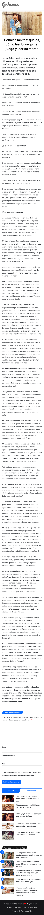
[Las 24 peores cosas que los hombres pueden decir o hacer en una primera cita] (8, 855)
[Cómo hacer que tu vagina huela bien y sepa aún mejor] (8, 881)
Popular (11, 791)
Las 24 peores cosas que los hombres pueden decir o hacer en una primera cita (29, 855)
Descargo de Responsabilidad (22, 911)
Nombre (5, 747)
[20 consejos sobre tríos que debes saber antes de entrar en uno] (8, 798)
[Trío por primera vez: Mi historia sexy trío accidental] (8, 807)
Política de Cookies (30, 907)
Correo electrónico (9, 755)
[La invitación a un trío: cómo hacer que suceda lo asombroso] (8, 826)
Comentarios (31, 791)
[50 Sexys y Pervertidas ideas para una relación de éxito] (8, 817)
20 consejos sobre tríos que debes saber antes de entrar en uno (27, 798)
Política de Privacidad (14, 907)
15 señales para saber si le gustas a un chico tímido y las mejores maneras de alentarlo (29, 872)
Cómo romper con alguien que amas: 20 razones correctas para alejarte (28, 864)
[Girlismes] (10, 5)
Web (3, 764)
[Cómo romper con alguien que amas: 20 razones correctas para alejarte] (8, 864)
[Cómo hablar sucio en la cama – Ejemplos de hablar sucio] (8, 835)
